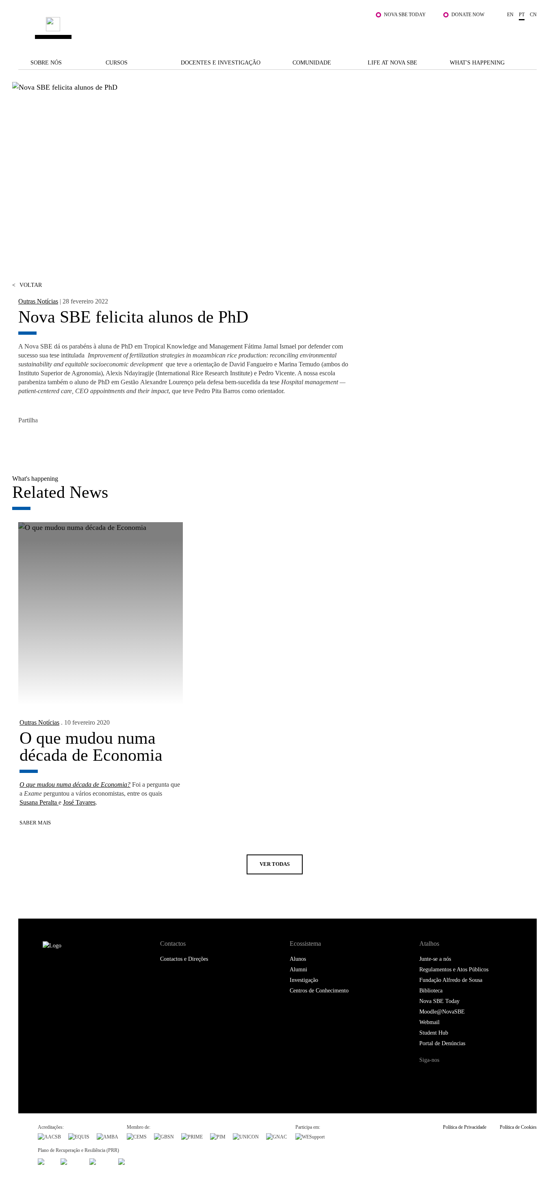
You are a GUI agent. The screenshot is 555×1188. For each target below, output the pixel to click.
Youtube (493, 1075)
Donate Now (467, 14)
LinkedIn (62, 440)
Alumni (298, 969)
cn (533, 14)
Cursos (117, 63)
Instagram (459, 1075)
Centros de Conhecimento (319, 991)
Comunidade (312, 63)
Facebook (25, 440)
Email (80, 440)
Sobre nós (46, 63)
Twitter (44, 440)
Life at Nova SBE (392, 63)
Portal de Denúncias (442, 1043)
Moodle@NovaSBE (442, 1012)
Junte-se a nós (435, 959)
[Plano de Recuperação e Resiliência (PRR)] (71, 1161)
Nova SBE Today (405, 14)
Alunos (298, 959)
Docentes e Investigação (220, 63)
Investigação (304, 980)
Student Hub (433, 1033)
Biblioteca (430, 991)
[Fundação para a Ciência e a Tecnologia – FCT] (45, 1161)
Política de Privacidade (464, 1127)
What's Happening (477, 63)
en (510, 14)
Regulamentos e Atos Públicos (453, 969)
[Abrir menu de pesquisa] (528, 33)
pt (522, 14)
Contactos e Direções (184, 959)
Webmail (429, 1022)
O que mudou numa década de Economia (91, 746)
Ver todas (275, 864)
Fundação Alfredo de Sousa (450, 980)
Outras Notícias (38, 301)
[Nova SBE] (233, 29)
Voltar (27, 285)
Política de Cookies (518, 1127)
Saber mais (35, 823)
